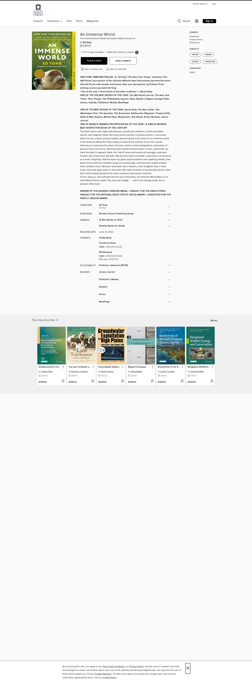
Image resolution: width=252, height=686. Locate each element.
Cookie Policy (109, 677)
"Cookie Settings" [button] (103, 673)
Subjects (38, 21)
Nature (208, 55)
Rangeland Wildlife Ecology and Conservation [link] (199, 367)
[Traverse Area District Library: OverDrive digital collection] (38, 10)
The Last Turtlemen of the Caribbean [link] (80, 367)
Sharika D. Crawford (79, 371)
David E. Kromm (107, 371)
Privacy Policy (137, 666)
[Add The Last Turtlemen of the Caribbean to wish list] (92, 381)
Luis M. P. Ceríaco (167, 371)
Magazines (93, 21)
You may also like (44, 320)
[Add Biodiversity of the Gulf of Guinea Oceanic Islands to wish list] (182, 381)
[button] (200, 4)
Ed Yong (87, 42)
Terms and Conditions (114, 666)
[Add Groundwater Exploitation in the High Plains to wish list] (122, 381)
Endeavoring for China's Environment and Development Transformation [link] (50, 367)
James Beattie (136, 371)
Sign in (209, 21)
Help (214, 4)
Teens (79, 21)
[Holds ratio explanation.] (137, 52)
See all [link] (214, 320)
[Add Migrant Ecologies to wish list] (152, 381)
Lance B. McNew (197, 371)
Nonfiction (210, 62)
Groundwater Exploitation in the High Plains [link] (109, 367)
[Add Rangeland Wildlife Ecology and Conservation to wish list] (212, 381)
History (195, 55)
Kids (69, 21)
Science (195, 62)
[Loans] (196, 21)
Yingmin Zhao (46, 371)
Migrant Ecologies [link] (137, 367)
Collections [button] (53, 21)
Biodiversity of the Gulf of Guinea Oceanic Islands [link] (169, 367)
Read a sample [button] (123, 61)
